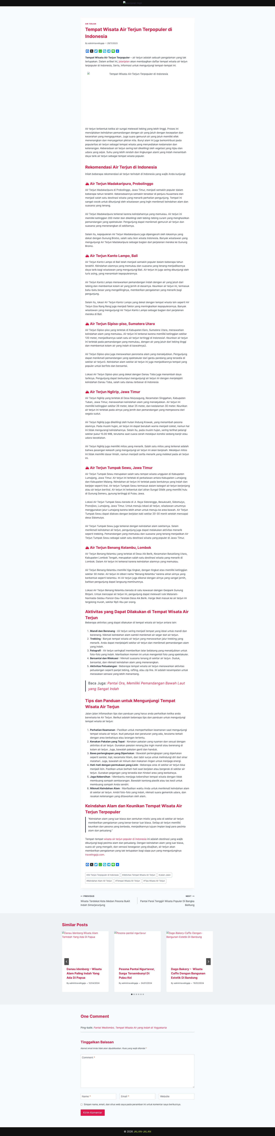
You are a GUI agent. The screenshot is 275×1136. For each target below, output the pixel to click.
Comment (88, 1057)
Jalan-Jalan (165, 875)
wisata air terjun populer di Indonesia (125, 839)
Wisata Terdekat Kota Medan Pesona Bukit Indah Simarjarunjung (105, 900)
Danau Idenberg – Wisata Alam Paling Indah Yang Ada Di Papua (84, 973)
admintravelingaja (96, 43)
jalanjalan (124, 61)
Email (125, 1096)
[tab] (131, 994)
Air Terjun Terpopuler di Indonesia (103, 875)
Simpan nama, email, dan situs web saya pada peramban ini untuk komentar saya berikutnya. (132, 1104)
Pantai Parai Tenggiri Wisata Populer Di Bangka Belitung (167, 900)
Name (86, 1096)
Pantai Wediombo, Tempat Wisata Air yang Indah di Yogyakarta (130, 1027)
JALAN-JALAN (142, 1131)
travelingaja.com (94, 854)
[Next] (208, 961)
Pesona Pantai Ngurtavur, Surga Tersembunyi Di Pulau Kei (137, 973)
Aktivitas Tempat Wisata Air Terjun (138, 875)
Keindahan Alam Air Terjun (99, 881)
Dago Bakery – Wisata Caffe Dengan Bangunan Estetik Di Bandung (188, 973)
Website (164, 1096)
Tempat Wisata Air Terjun (127, 881)
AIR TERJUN (90, 24)
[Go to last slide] (66, 961)
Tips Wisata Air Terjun (154, 881)
